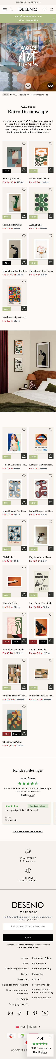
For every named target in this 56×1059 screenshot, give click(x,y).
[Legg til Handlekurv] (24, 170)
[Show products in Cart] (51, 9)
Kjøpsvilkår (38, 974)
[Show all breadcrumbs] (5, 94)
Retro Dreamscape (40, 94)
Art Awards (22, 999)
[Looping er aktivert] (50, 85)
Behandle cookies (41, 997)
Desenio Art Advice (42, 958)
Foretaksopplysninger (17, 968)
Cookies (36, 979)
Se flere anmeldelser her (27, 831)
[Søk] (11, 9)
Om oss (24, 958)
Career (24, 974)
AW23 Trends (19, 94)
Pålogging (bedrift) (18, 1004)
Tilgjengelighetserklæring (15, 985)
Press (25, 963)
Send (28, 937)
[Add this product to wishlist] (24, 143)
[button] (28, 86)
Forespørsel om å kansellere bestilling (42, 991)
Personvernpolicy (25, 944)
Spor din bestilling (41, 968)
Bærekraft (23, 979)
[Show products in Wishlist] (44, 9)
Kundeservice (39, 963)
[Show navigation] (4, 9)
